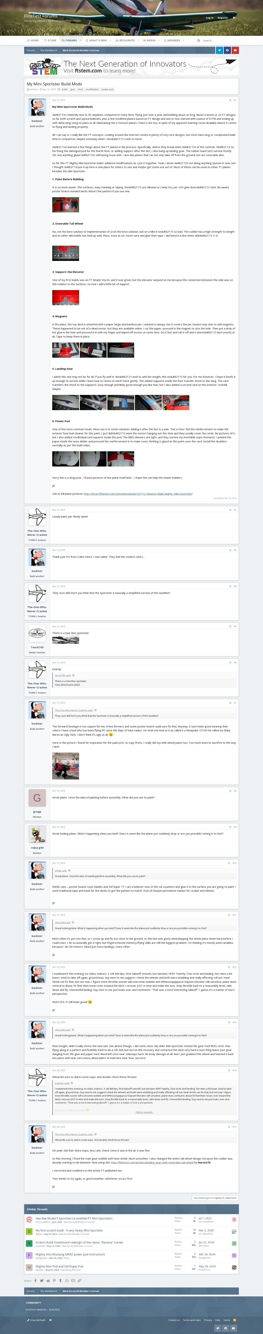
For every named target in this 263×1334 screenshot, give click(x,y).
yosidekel (40, 1246)
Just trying (204, 1245)
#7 (235, 702)
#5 (235, 626)
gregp (37, 811)
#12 (235, 967)
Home (35, 40)
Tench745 (37, 647)
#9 (235, 826)
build (64, 89)
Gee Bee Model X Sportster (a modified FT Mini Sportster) (74, 1218)
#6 (235, 662)
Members (173, 40)
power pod (107, 89)
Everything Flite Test (71, 1270)
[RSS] (234, 1320)
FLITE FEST (54, 1309)
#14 (235, 1070)
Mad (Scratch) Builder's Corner (79, 1222)
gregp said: (61, 870)
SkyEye (39, 1234)
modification (92, 89)
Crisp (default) (37, 1320)
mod (80, 89)
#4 (235, 586)
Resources (127, 40)
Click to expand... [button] (145, 1112)
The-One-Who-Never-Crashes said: (74, 710)
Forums (71, 40)
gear (72, 89)
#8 (235, 790)
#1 (235, 100)
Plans (66, 1258)
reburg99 (37, 847)
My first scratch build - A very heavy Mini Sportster (69, 1230)
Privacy (208, 1320)
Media (151, 40)
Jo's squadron (206, 1233)
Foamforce (204, 1269)
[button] (80, 40)
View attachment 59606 (67, 684)
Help (217, 1320)
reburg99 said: (62, 922)
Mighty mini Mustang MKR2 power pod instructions (70, 1254)
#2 (235, 509)
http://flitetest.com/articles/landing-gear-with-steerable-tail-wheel (152, 1162)
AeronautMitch (43, 1222)
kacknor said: (62, 1083)
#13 (235, 1022)
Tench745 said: (63, 675)
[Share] (230, 100)
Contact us (174, 1320)
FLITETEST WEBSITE (36, 1309)
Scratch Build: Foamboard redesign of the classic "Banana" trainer (79, 1242)
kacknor (33, 89)
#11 (235, 915)
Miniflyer (40, 1270)
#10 (235, 863)
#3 (235, 550)
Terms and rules (192, 1320)
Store (52, 40)
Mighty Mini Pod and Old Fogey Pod (59, 1266)
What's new (98, 40)
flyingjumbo (42, 1258)
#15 (235, 1126)
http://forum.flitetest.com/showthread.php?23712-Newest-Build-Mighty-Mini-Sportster (138, 493)
